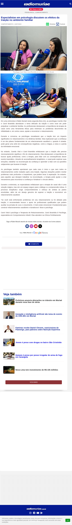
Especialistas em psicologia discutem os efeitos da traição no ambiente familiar (30, 18)
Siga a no (26, 232)
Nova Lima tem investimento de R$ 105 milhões (36, 370)
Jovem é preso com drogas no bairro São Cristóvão (38, 342)
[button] (2, 4)
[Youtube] (36, 226)
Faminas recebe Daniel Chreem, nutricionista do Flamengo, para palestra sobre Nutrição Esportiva (37, 329)
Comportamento (41, 12)
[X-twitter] (40, 226)
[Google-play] (42, 513)
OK (68, 520)
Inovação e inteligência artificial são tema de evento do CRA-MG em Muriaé (38, 315)
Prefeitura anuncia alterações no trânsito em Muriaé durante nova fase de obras (38, 301)
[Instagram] (31, 226)
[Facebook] (27, 226)
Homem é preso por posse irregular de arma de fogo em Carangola (38, 356)
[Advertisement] (36, 431)
